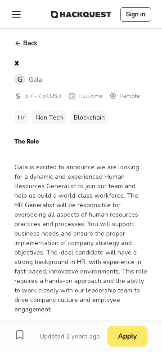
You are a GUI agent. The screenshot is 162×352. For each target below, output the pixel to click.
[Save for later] (19, 334)
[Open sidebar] (16, 14)
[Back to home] (81, 14)
